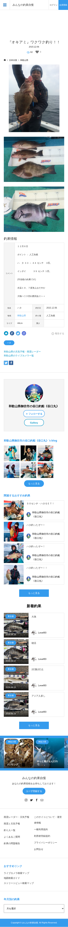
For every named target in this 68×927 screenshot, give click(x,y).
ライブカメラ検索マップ (16, 873)
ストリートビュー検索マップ (19, 883)
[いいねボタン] (37, 51)
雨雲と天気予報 (12, 823)
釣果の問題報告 (12, 843)
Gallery (34, 422)
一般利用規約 (41, 829)
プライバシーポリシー (45, 842)
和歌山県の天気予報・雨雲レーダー (22, 351)
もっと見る (34, 483)
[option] (19, 753)
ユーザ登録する (34, 791)
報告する (59, 333)
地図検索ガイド (12, 878)
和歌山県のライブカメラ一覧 (19, 355)
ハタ (9, 343)
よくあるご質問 (12, 836)
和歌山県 (21, 315)
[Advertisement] (34, 23)
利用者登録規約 (42, 836)
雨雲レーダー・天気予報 (16, 817)
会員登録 (63, 5)
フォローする (35, 413)
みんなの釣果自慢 (23, 4)
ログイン (54, 5)
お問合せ (38, 849)
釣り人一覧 (9, 830)
